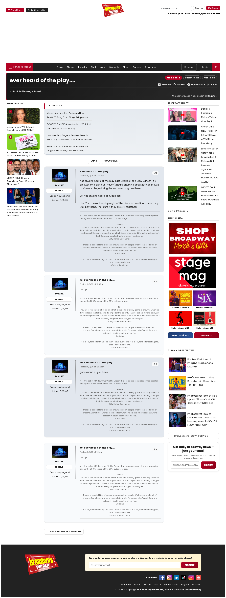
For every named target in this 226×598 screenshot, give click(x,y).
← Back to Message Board (25, 91)
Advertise (126, 584)
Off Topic (209, 77)
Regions (185, 584)
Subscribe (110, 160)
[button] (216, 67)
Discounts (206, 335)
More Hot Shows (180, 335)
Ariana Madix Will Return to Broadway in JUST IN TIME (21, 120)
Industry (82, 67)
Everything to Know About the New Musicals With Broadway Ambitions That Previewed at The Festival (22, 203)
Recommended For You (181, 350)
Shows (70, 67)
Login (205, 67)
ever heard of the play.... (95, 171)
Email (94, 160)
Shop (126, 67)
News (60, 67)
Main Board (173, 77)
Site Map (196, 584)
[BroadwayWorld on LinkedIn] (177, 577)
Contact (147, 584)
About (137, 584)
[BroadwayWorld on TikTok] (184, 577)
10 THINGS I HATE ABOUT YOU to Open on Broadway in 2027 (23, 146)
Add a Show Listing (37, 10)
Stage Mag (151, 67)
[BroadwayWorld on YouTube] (198, 577)
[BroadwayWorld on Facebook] (162, 577)
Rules (214, 84)
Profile (59, 190)
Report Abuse (198, 84)
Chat (93, 67)
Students (114, 67)
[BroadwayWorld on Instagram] (169, 577)
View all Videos (176, 211)
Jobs (103, 67)
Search (181, 84)
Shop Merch (16, 10)
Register (189, 67)
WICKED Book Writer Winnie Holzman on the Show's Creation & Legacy (210, 195)
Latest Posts (192, 77)
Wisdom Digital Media (150, 589)
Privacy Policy (193, 589)
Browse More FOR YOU (191, 435)
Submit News (171, 584)
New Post (166, 84)
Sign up (208, 465)
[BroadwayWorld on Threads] (191, 577)
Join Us (157, 584)
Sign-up (199, 8)
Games (137, 67)
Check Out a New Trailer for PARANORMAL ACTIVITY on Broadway (209, 135)
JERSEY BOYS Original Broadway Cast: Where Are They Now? (21, 173)
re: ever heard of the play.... (97, 280)
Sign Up (190, 565)
